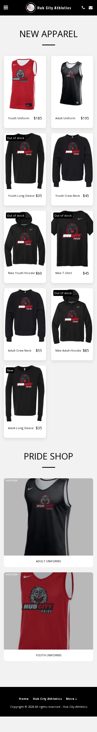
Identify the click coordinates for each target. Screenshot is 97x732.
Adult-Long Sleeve (21, 428)
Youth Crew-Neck (67, 196)
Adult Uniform (65, 118)
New (10, 370)
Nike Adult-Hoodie (68, 350)
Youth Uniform (18, 118)
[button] (5, 7)
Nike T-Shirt (63, 273)
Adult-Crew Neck (19, 350)
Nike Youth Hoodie (21, 273)
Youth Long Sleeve (21, 196)
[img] (25, 84)
